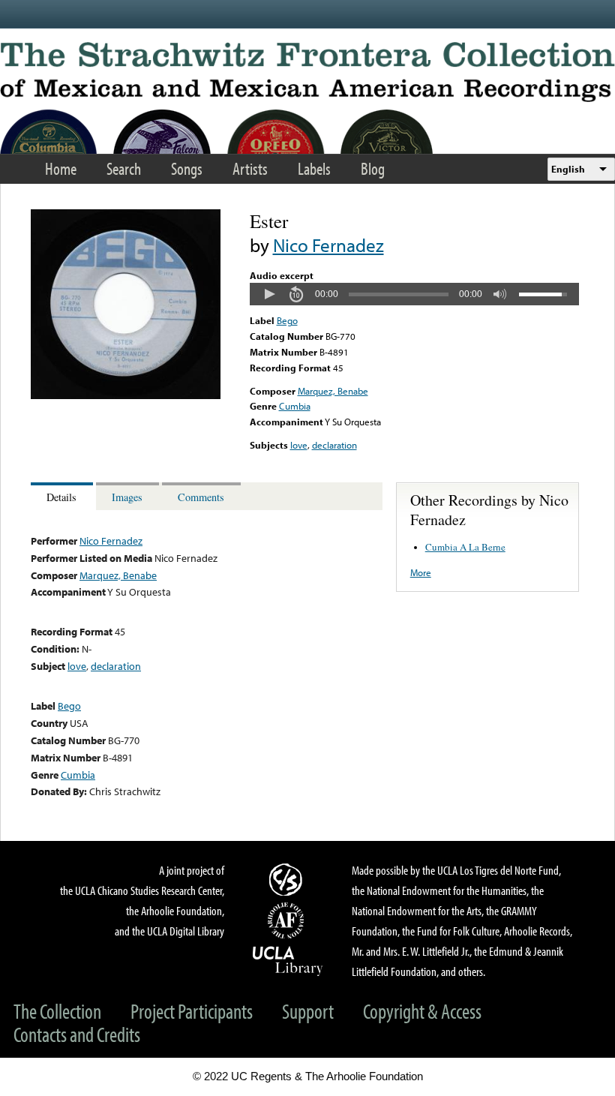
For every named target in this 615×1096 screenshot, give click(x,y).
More (420, 572)
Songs (186, 168)
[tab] (63, 496)
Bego (287, 320)
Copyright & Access (422, 1011)
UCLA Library (288, 960)
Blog (373, 168)
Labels (314, 168)
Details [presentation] (61, 497)
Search (123, 168)
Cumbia (294, 406)
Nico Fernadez (328, 245)
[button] (269, 294)
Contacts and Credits (77, 1034)
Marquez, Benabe (333, 391)
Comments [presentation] (201, 497)
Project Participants (191, 1011)
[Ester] (125, 395)
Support (308, 1011)
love (299, 445)
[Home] (307, 72)
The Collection (57, 1011)
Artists (250, 168)
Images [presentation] (127, 497)
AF (288, 920)
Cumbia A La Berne (465, 547)
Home (60, 168)
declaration (334, 445)
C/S (288, 879)
